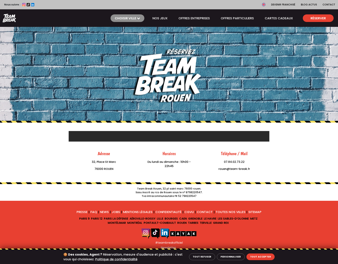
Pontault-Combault (160, 223)
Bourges (171, 219)
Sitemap (254, 212)
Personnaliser (231, 256)
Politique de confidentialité (116, 259)
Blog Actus (309, 4)
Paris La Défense (116, 219)
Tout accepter (260, 256)
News (104, 212)
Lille (160, 219)
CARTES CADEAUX (279, 18)
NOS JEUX (160, 18)
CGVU (189, 212)
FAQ (93, 212)
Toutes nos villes (230, 212)
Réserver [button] (318, 18)
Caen (183, 219)
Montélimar (117, 223)
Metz (254, 219)
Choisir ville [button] (126, 18)
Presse (82, 212)
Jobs (116, 212)
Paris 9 (84, 219)
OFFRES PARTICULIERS (237, 18)
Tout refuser (202, 256)
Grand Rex (221, 223)
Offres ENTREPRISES (194, 18)
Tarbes (193, 223)
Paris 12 (96, 219)
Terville (206, 223)
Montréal (134, 223)
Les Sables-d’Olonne (233, 219)
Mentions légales (137, 212)
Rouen (182, 223)
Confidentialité (168, 212)
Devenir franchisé (283, 4)
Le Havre (210, 219)
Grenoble (195, 219)
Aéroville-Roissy (142, 219)
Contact (329, 4)
